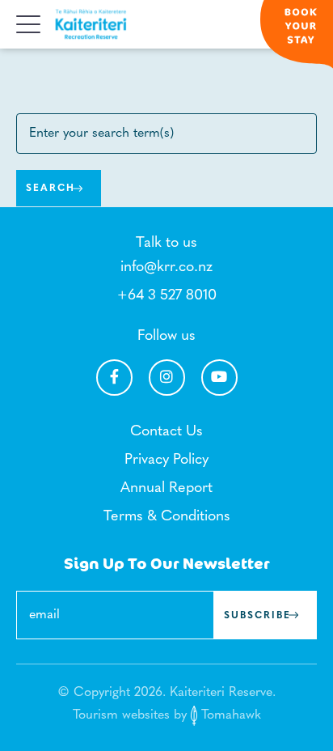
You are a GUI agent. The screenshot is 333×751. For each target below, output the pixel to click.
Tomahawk (229, 715)
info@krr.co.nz (166, 268)
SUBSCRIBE (257, 616)
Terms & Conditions (166, 517)
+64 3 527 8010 (167, 296)
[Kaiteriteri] (91, 24)
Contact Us (166, 432)
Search (50, 188)
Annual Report (166, 489)
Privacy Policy (166, 460)
